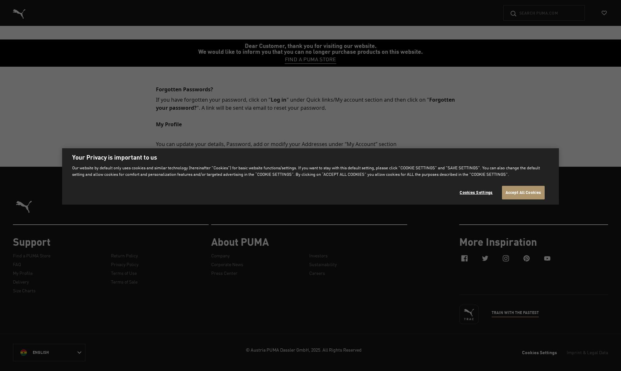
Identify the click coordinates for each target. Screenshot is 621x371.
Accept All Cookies (523, 192)
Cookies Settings (476, 192)
